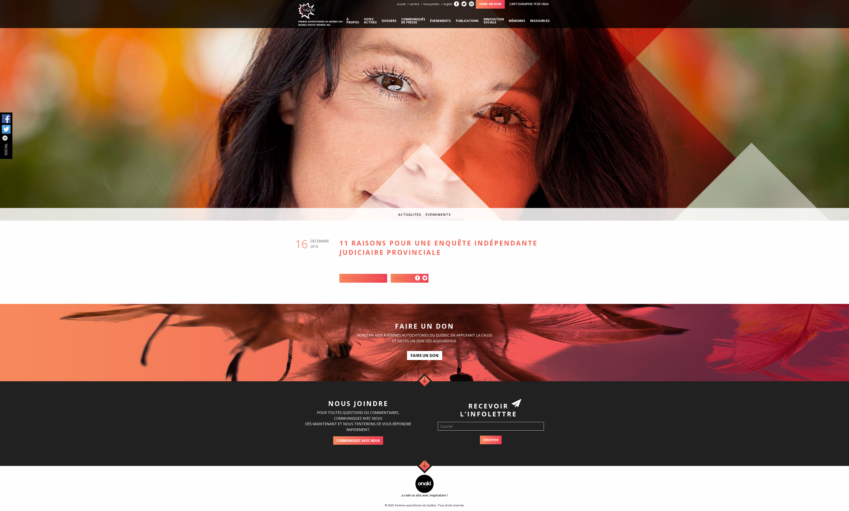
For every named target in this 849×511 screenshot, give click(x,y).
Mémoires (517, 21)
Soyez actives (370, 20)
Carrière (414, 4)
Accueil (401, 4)
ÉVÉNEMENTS (438, 214)
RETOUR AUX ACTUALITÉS (363, 278)
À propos (352, 20)
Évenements (440, 21)
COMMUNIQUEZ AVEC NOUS (358, 440)
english (447, 4)
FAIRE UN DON (425, 355)
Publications (467, 21)
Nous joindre (431, 4)
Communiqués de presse (413, 20)
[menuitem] (352, 20)
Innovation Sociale (494, 20)
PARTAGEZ (402, 278)
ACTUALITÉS (409, 214)
